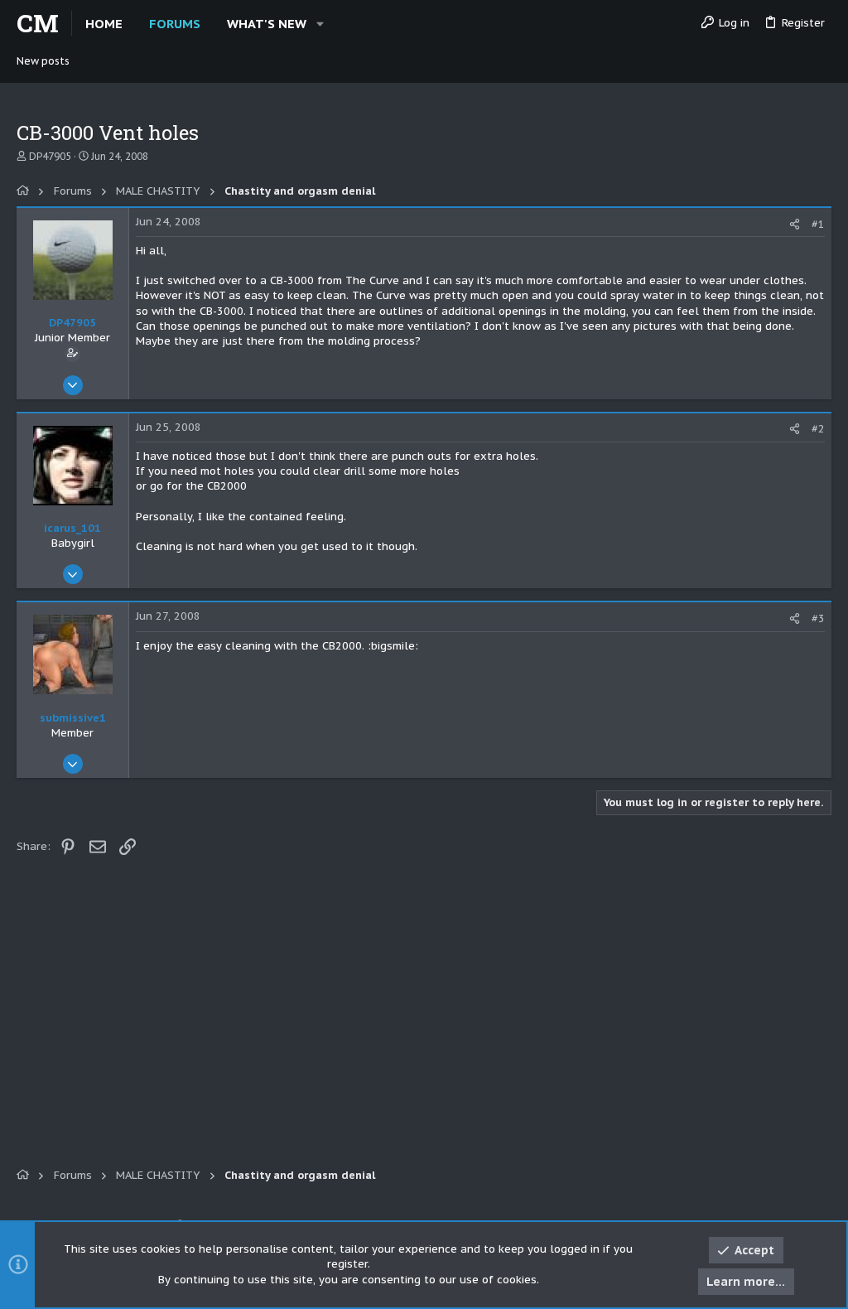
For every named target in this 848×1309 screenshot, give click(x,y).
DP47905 (50, 156)
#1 (818, 224)
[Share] (794, 224)
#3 (818, 618)
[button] (320, 23)
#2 (818, 429)
